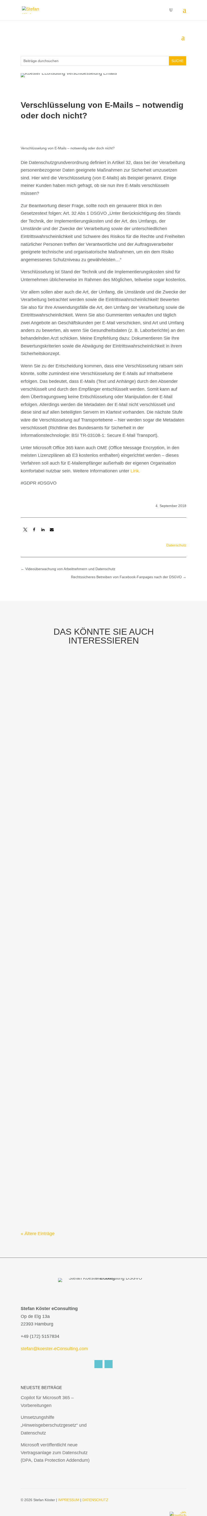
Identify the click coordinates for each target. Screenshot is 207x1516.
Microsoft (62, 799)
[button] (25, 529)
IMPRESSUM (68, 1500)
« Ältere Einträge (38, 1233)
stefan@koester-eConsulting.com (54, 1348)
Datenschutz (176, 545)
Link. (135, 470)
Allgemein (91, 952)
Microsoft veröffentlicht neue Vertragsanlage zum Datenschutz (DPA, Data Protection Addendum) (55, 1452)
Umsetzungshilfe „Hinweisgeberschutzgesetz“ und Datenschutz (102, 943)
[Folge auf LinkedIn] (98, 1364)
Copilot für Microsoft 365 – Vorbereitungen (77, 789)
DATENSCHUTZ (95, 1500)
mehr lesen (37, 837)
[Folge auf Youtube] (109, 1364)
